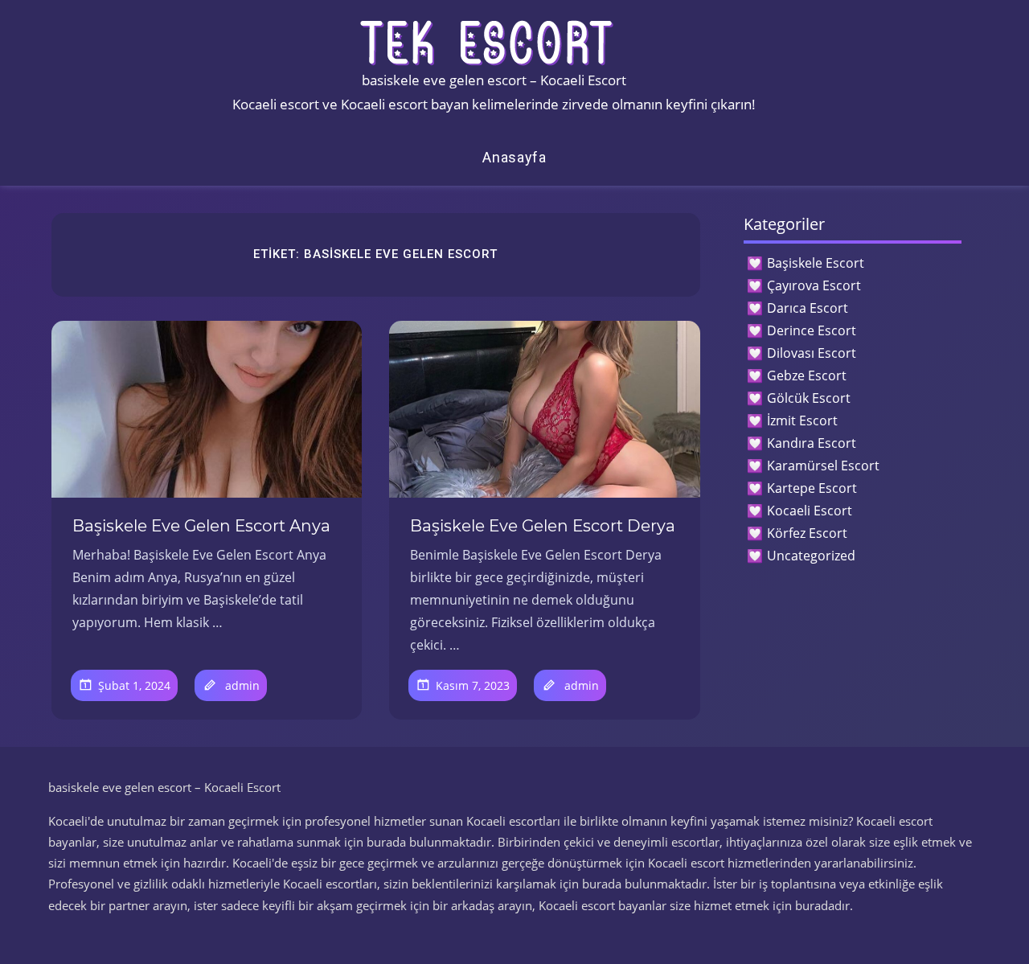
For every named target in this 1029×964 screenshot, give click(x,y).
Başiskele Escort (815, 263)
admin (242, 685)
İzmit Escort (802, 420)
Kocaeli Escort (809, 510)
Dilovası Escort (811, 353)
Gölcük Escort (809, 398)
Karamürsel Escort (823, 465)
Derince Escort (811, 330)
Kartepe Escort (812, 488)
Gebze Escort (807, 375)
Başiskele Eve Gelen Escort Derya (542, 525)
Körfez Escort (807, 533)
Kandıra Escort (811, 443)
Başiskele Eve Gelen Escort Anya (201, 525)
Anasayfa (514, 157)
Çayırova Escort (814, 285)
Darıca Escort (807, 308)
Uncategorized (811, 555)
